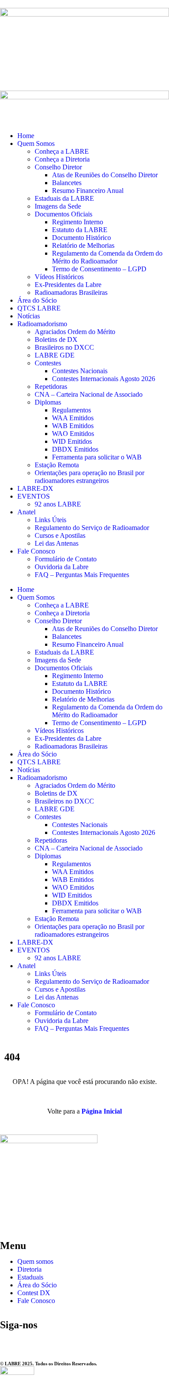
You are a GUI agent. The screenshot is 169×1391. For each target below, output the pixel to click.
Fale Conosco (36, 551)
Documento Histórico (81, 237)
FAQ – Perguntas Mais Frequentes (82, 574)
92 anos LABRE (58, 504)
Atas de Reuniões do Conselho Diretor (105, 175)
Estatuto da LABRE (79, 229)
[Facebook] (34, 1341)
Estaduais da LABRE (64, 198)
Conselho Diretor (58, 167)
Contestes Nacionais (79, 371)
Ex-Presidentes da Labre (68, 284)
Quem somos (35, 1261)
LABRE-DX (35, 488)
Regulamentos (71, 410)
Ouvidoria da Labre (61, 567)
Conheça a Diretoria (62, 159)
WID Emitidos (72, 441)
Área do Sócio (37, 300)
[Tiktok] (81, 1341)
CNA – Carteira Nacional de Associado (89, 394)
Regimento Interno (77, 222)
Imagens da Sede (58, 206)
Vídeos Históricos (59, 276)
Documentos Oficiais (63, 214)
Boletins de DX (56, 339)
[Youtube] (57, 1341)
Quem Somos (36, 143)
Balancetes (66, 182)
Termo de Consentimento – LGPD (99, 269)
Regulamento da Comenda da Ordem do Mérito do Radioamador (107, 257)
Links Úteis (50, 519)
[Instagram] (11, 1341)
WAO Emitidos (73, 433)
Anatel (26, 512)
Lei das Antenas (56, 543)
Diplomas (48, 402)
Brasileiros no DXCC (64, 347)
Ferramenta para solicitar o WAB (97, 457)
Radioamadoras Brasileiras (71, 292)
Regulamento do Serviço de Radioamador (92, 527)
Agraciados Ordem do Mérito (75, 331)
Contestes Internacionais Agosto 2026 (103, 378)
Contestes (48, 363)
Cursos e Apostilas (60, 535)
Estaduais (30, 1277)
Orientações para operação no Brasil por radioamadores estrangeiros (89, 476)
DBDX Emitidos (75, 449)
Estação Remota (57, 465)
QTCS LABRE (39, 308)
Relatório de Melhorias (83, 245)
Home (25, 135)
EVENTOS (33, 496)
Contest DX (33, 1292)
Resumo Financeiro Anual (88, 190)
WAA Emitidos (73, 418)
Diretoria (29, 1269)
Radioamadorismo (42, 323)
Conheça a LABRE (62, 151)
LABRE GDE (55, 355)
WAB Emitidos (73, 425)
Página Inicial (101, 1111)
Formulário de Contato (66, 559)
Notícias (28, 316)
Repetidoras (51, 386)
